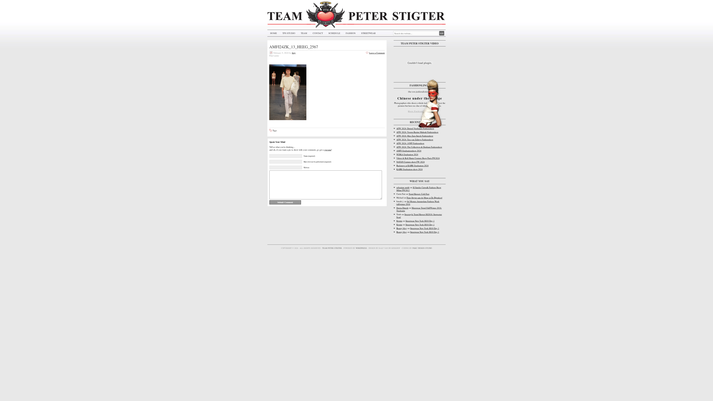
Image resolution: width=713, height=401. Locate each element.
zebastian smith (402, 187)
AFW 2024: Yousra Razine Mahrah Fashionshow (417, 132)
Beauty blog (401, 228)
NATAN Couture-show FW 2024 (410, 161)
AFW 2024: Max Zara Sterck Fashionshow (414, 135)
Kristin (399, 220)
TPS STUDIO (288, 33)
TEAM (304, 33)
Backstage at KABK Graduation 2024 (412, 165)
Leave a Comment (377, 52)
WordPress (361, 248)
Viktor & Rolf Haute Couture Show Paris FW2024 (418, 158)
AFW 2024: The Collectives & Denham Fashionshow (419, 147)
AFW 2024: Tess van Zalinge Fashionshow (414, 139)
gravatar (327, 149)
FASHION (351, 33)
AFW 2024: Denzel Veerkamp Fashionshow (415, 128)
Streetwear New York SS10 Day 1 (420, 220)
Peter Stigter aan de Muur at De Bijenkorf (424, 197)
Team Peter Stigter (332, 248)
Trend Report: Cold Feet (419, 194)
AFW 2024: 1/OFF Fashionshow (410, 143)
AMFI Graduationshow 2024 (408, 150)
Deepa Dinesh (402, 207)
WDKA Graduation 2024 (407, 154)
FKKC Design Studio (422, 248)
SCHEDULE (334, 33)
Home (273, 33)
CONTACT (318, 33)
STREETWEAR (368, 33)
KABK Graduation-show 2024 (409, 169)
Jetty (294, 52)
